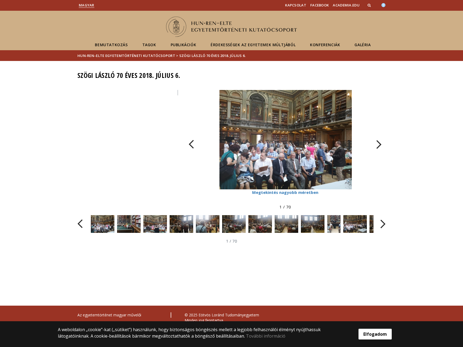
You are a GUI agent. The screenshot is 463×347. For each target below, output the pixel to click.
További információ (265, 336)
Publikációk (183, 44)
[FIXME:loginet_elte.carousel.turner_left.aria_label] (191, 144)
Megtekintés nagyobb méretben (285, 192)
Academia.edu (346, 5)
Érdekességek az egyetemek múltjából (253, 44)
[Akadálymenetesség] (383, 4)
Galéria (362, 44)
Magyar (86, 5)
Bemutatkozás (111, 44)
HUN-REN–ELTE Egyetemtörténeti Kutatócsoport (126, 55)
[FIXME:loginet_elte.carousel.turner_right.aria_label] (379, 144)
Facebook (319, 5)
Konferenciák (325, 44)
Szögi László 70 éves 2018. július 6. (212, 55)
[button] (370, 5)
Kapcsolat (295, 5)
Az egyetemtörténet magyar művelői (109, 314)
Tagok (149, 44)
